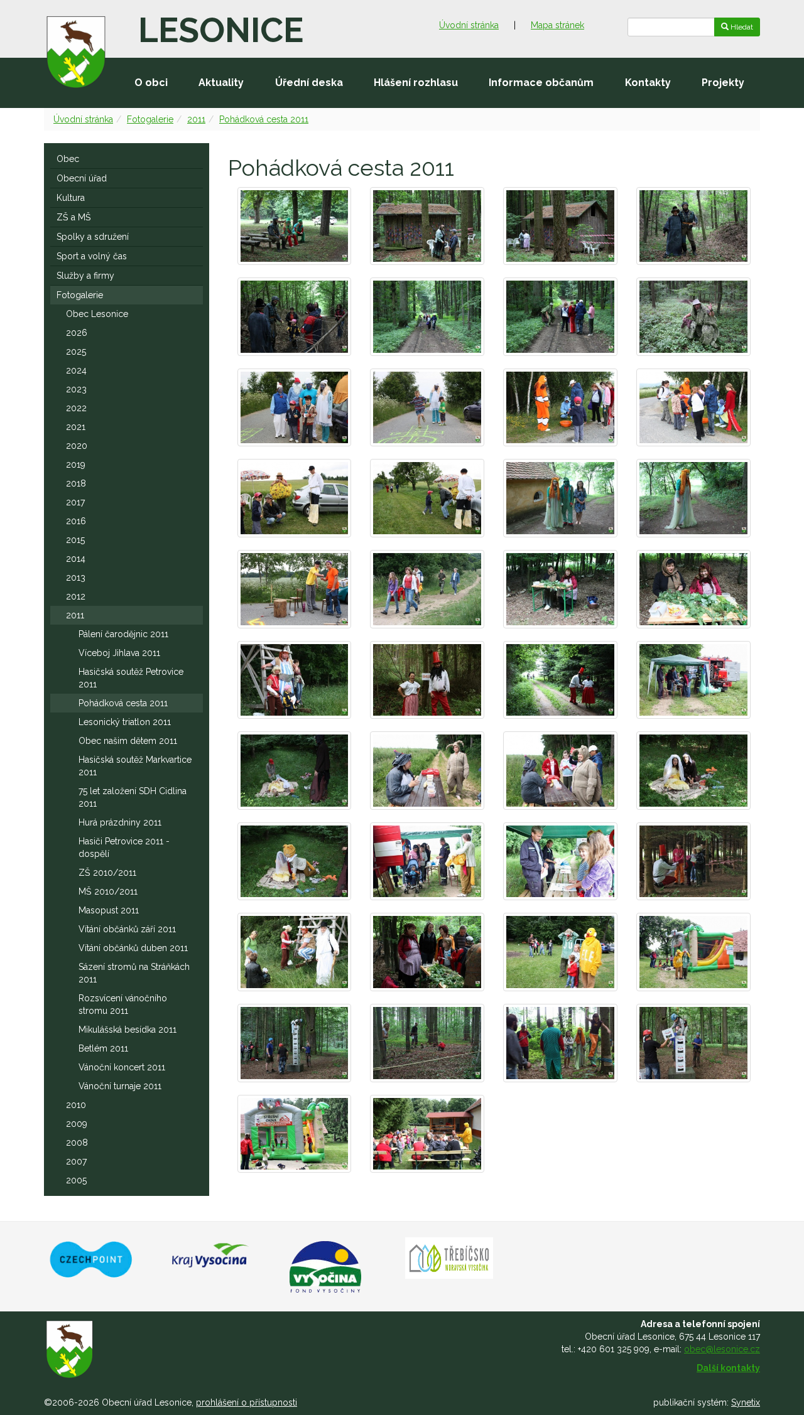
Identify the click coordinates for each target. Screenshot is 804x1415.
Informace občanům (541, 83)
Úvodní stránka (469, 25)
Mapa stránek (557, 25)
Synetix (745, 1402)
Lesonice (220, 30)
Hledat (741, 27)
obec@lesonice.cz (722, 1349)
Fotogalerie (150, 119)
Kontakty (648, 83)
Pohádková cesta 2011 (263, 119)
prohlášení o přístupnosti (246, 1402)
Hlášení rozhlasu (416, 83)
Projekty (723, 83)
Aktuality (221, 83)
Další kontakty (728, 1368)
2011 (196, 119)
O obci (151, 83)
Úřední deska (309, 83)
